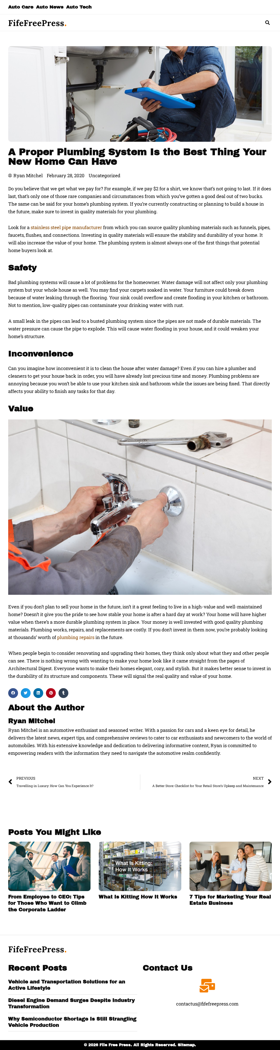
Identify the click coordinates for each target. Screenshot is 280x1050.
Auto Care (20, 7)
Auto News (49, 7)
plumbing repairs (75, 637)
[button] (268, 23)
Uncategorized (104, 175)
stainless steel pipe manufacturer (66, 227)
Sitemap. (187, 1045)
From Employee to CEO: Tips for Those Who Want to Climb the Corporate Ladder (47, 903)
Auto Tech (79, 7)
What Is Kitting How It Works (138, 897)
